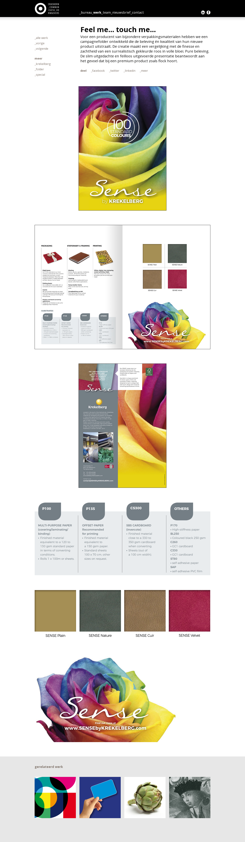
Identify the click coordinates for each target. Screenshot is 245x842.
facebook (208, 12)
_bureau (85, 12)
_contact (137, 12)
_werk (96, 12)
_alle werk (41, 38)
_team (106, 12)
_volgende (41, 49)
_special (40, 75)
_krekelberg (43, 64)
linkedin (203, 12)
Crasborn (47, 9)
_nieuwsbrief (121, 12)
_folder (39, 69)
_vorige (39, 43)
